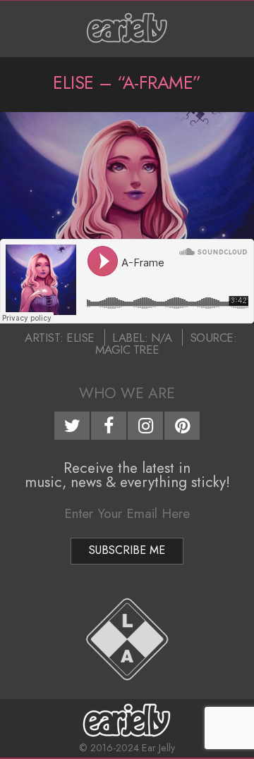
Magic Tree (127, 349)
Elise (80, 337)
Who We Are (127, 393)
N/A (161, 337)
